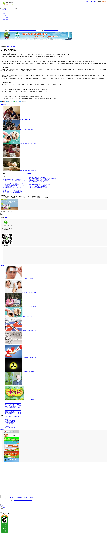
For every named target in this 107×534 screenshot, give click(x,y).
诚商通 (4, 13)
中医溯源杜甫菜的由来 (9, 422)
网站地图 (19, 498)
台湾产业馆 (34, 30)
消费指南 (95, 1)
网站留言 (23, 498)
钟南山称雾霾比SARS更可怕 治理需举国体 (13, 408)
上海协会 (16, 30)
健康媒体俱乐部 (6, 23)
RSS (6, 217)
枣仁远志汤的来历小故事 (10, 420)
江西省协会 (25, 30)
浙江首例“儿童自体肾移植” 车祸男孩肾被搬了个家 (39, 185)
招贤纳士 (31, 498)
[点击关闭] (0, 503)
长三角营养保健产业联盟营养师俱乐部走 (13, 403)
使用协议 (11, 498)
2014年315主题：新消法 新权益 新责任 (12, 404)
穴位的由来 (7, 426)
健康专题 (2, 429)
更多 (22, 101)
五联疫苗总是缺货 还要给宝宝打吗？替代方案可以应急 (39, 184)
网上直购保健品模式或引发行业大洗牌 (12, 407)
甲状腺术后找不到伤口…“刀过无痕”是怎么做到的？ (39, 181)
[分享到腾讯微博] (6, 101)
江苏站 (51, 30)
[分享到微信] (11, 101)
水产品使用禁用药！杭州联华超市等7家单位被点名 (39, 179)
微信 (6, 9)
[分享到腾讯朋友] (15, 101)
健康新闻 (29, 173)
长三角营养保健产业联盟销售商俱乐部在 (13, 410)
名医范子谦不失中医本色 (10, 427)
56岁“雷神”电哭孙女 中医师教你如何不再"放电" (38, 180)
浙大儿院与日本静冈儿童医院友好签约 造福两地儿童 (13, 187)
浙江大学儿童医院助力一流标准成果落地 (11, 184)
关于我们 (6, 498)
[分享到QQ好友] (8, 101)
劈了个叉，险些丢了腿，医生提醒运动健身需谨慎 (12, 192)
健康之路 (13, 46)
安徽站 (56, 30)
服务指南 (91, 1)
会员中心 (88, 1)
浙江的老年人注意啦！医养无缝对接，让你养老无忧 (13, 183)
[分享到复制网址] (18, 101)
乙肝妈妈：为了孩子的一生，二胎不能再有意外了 (38, 186)
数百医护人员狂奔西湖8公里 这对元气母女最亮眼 (12, 189)
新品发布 (4, 15)
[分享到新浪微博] (3, 101)
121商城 (2, 9)
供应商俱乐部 (5, 17)
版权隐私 (15, 498)
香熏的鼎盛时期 (8, 419)
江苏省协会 (20, 30)
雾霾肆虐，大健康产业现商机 (10, 411)
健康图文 (2, 265)
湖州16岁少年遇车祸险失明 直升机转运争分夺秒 (12, 191)
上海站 (48, 30)
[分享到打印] (16, 101)
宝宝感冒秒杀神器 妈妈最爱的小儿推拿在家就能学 (13, 179)
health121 (10, 222)
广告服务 (27, 498)
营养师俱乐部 (5, 21)
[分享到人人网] (4, 101)
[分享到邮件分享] (9, 101)
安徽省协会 (29, 30)
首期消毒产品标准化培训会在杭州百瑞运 (13, 412)
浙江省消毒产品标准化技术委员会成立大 (13, 413)
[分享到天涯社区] (13, 101)
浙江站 (45, 30)
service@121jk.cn (3, 507)
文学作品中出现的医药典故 (10, 421)
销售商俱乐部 (5, 19)
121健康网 (2, 498)
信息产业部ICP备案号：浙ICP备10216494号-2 (23, 500)
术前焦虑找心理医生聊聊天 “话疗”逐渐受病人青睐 (12, 190)
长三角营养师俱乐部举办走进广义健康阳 (13, 405)
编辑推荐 (3, 104)
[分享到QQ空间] (1, 101)
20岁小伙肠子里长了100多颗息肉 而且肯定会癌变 (38, 187)
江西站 (53, 30)
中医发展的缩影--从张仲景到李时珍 (12, 416)
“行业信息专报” (5, 215)
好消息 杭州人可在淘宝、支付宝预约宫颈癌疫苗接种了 (39, 183)
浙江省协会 (12, 30)
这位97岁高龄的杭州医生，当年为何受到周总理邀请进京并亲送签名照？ (43, 178)
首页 (3, 11)
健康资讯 (4, 28)
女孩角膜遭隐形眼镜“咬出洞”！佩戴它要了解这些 (38, 177)
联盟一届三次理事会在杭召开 (10, 406)
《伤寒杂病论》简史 (9, 423)
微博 (4, 9)
